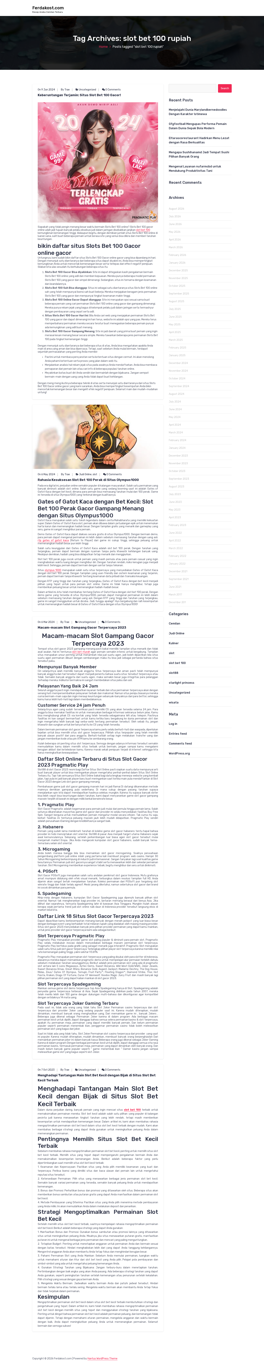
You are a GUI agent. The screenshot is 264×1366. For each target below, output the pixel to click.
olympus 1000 (53, 570)
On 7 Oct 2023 (46, 1069)
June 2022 (175, 532)
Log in (173, 724)
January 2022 (177, 563)
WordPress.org (179, 753)
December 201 (177, 602)
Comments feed (180, 743)
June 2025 (175, 316)
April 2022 (175, 540)
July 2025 (175, 309)
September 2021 (179, 579)
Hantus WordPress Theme (102, 1358)
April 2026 (175, 239)
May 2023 (174, 509)
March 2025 (176, 340)
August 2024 (176, 394)
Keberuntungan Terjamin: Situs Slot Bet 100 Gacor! (79, 95)
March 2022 (176, 548)
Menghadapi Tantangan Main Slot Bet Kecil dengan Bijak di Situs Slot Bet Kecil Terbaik (97, 1077)
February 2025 (177, 347)
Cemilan (174, 623)
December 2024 (178, 363)
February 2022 (177, 556)
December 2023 (178, 455)
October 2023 (177, 471)
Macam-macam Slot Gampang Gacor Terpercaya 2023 (82, 628)
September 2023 (179, 478)
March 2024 (176, 432)
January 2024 (177, 448)
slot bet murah (81, 651)
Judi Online (85, 474)
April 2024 (175, 424)
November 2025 (178, 278)
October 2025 (177, 285)
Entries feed (178, 733)
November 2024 (178, 370)
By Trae (65, 89)
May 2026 (174, 231)
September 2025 (179, 293)
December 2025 (178, 270)
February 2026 (177, 255)
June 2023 (175, 502)
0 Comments (113, 89)
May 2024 (174, 417)
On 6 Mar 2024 (46, 622)
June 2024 (175, 409)
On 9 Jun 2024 (46, 89)
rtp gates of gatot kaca (53, 540)
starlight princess (181, 682)
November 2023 (178, 463)
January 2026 (177, 262)
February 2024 (177, 440)
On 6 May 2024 (46, 474)
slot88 (173, 673)
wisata (174, 702)
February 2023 (177, 525)
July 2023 (175, 494)
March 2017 (175, 594)
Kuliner (174, 643)
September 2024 (179, 386)
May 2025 (174, 324)
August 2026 (176, 208)
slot (95, 474)
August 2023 (176, 486)
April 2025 (175, 332)
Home (103, 47)
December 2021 (178, 571)
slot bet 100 (143, 229)
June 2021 (175, 586)
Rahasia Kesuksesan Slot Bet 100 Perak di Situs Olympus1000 (88, 480)
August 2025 (176, 301)
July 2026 (175, 216)
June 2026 (175, 224)
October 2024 (177, 378)
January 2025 (177, 355)
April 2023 (175, 517)
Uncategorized (87, 89)
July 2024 (175, 401)
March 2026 (176, 247)
